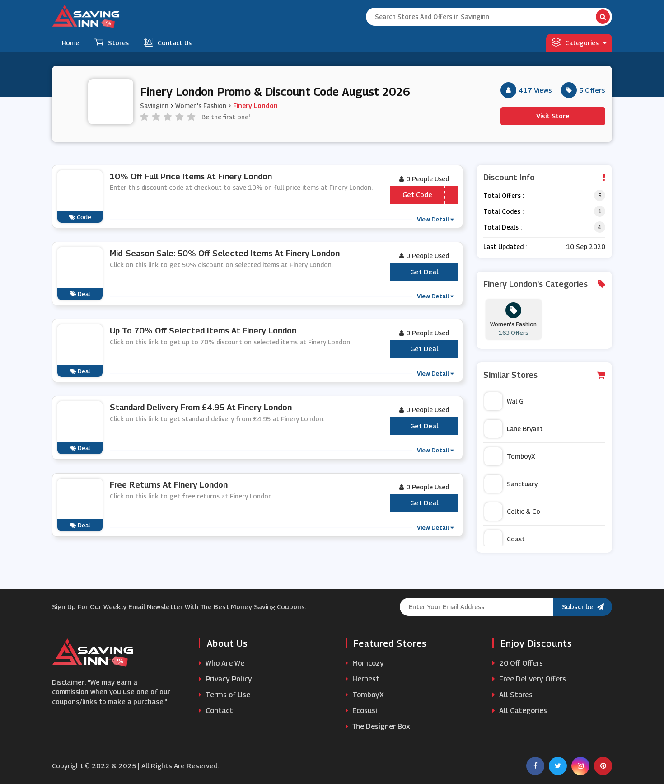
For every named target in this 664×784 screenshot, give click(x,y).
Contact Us (175, 43)
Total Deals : (502, 227)
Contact (218, 710)
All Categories (522, 710)
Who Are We (224, 663)
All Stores (515, 694)
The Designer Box (380, 726)
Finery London (255, 105)
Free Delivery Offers (531, 679)
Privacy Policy (228, 679)
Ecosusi (364, 710)
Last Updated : (505, 246)
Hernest (365, 679)
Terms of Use (227, 694)
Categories (582, 43)
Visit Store (553, 116)
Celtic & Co (523, 511)
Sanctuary (522, 484)
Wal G (515, 401)
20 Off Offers (520, 663)
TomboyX (521, 456)
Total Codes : (503, 211)
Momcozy (367, 663)
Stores (118, 43)
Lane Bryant (525, 428)
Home (70, 43)
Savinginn (154, 105)
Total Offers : (503, 195)
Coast (516, 539)
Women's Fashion (200, 105)
